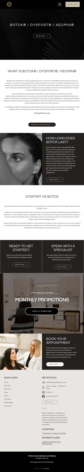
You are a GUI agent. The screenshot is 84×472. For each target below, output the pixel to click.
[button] (60, 4)
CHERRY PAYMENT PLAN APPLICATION (51, 443)
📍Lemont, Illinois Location (54, 433)
